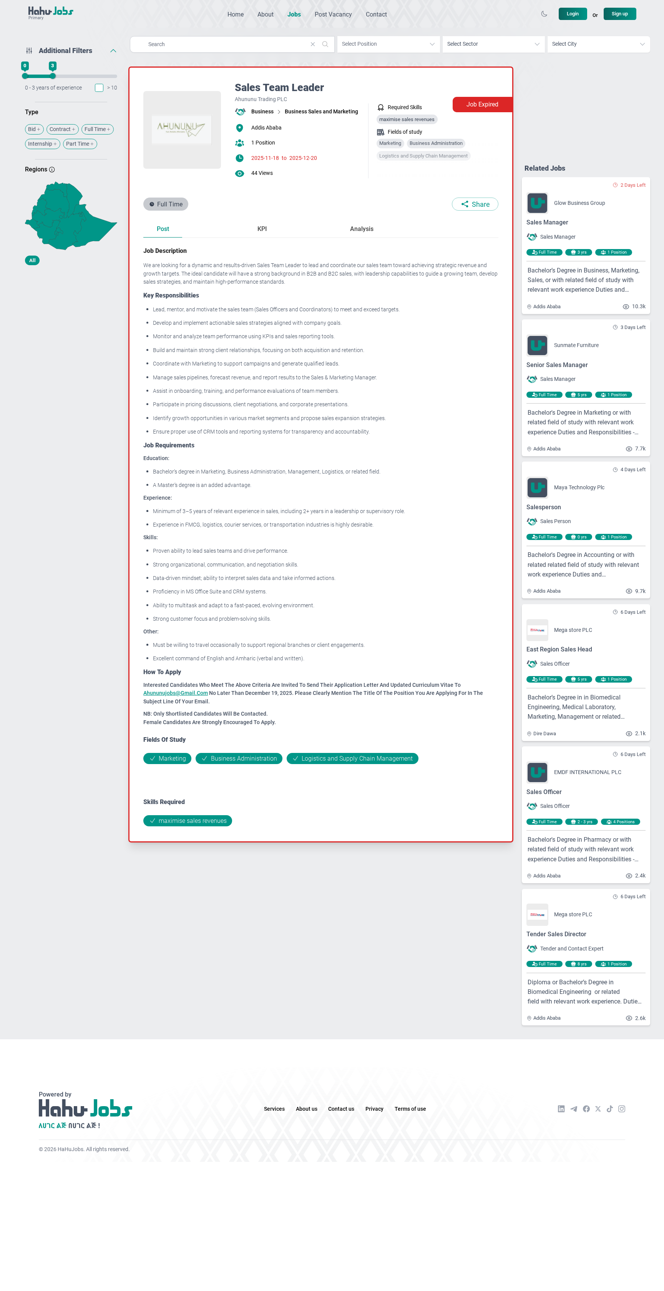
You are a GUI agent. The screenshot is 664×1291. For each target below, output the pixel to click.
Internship (40, 144)
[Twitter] (598, 1109)
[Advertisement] (71, 331)
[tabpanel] (320, 536)
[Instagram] (621, 1108)
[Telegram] (573, 1109)
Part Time (77, 144)
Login (573, 14)
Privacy (374, 1109)
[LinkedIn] (561, 1108)
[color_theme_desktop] (544, 13)
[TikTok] (610, 1108)
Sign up (620, 14)
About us (306, 1109)
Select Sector (462, 44)
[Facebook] (586, 1108)
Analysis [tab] (362, 229)
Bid (32, 129)
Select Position (359, 44)
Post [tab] (163, 229)
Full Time (95, 129)
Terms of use (410, 1109)
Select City (564, 44)
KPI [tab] (262, 229)
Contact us (341, 1109)
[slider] (25, 76)
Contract (60, 129)
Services (274, 1109)
